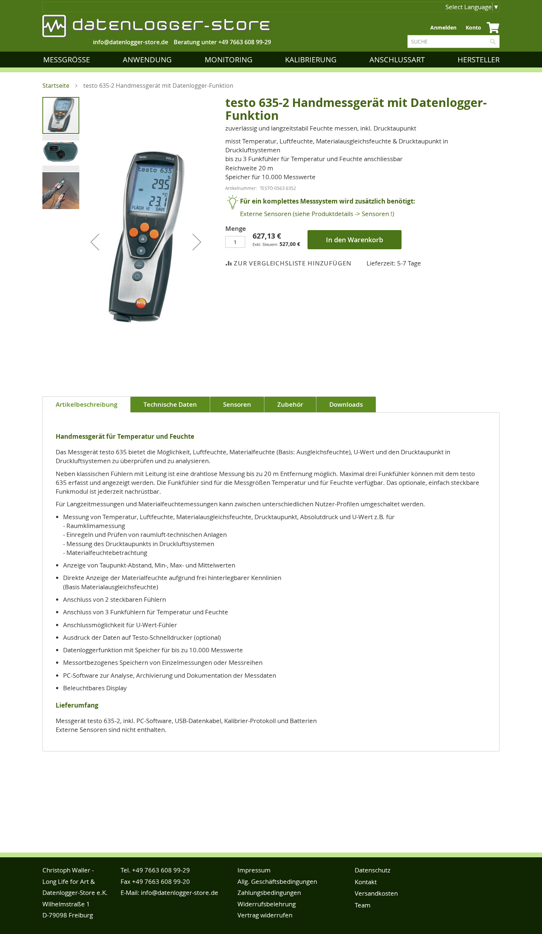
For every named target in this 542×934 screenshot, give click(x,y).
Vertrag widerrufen (264, 915)
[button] (95, 241)
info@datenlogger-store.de (179, 892)
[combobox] (453, 41)
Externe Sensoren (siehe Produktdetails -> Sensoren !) (317, 213)
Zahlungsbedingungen (269, 892)
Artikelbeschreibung (86, 404)
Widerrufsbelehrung (266, 904)
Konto (473, 27)
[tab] (86, 404)
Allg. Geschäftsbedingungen (277, 881)
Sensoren (237, 404)
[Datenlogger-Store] (156, 26)
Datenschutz (372, 870)
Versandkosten (376, 893)
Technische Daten (170, 404)
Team (363, 905)
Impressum (254, 870)
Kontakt (366, 882)
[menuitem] (68, 59)
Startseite (55, 85)
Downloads (346, 404)
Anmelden (443, 27)
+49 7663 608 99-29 (244, 42)
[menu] (273, 59)
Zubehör (290, 404)
